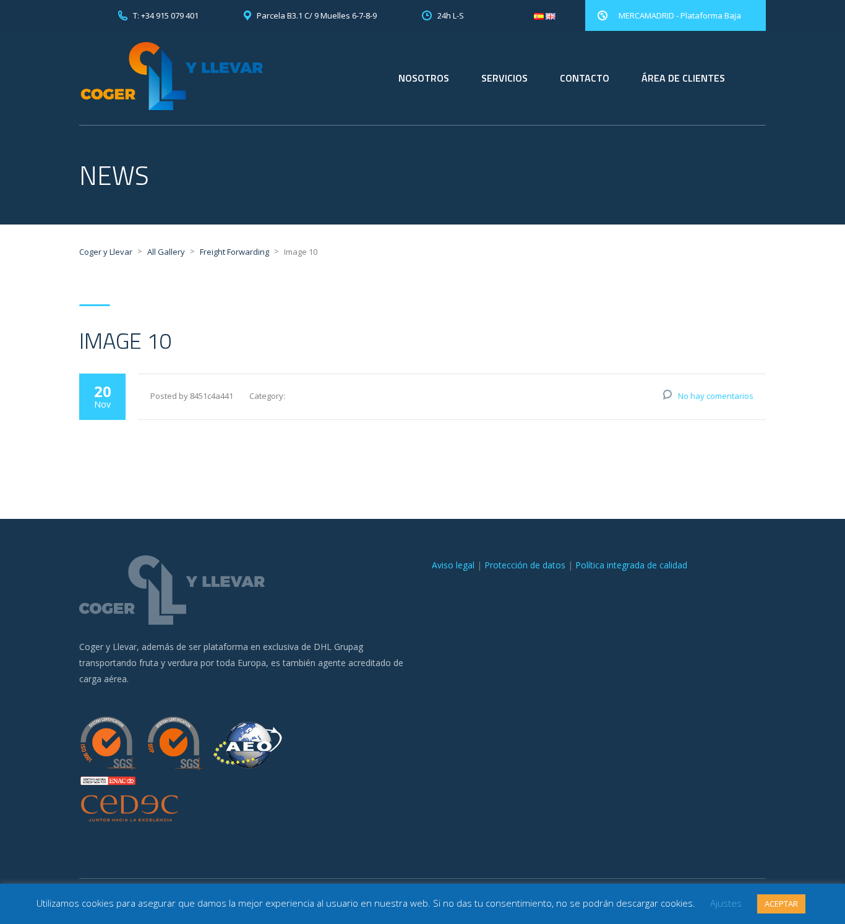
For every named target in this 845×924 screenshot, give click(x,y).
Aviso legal (453, 565)
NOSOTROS (423, 78)
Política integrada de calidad (631, 565)
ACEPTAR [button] (781, 903)
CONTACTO (584, 78)
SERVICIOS (504, 78)
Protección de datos (524, 565)
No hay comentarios (715, 395)
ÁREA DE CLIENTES (683, 78)
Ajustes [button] (726, 903)
